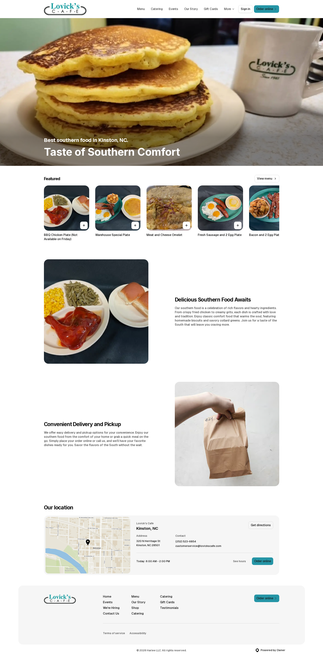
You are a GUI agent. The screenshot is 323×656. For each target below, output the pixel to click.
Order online (262, 561)
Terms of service (114, 633)
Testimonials (169, 608)
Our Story (191, 9)
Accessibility (138, 633)
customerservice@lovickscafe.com (198, 546)
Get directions (261, 525)
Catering (157, 9)
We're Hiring (111, 608)
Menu (141, 9)
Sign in (245, 9)
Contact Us (111, 613)
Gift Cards (211, 9)
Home (107, 597)
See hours (239, 561)
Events (173, 9)
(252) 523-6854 (185, 541)
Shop (135, 608)
